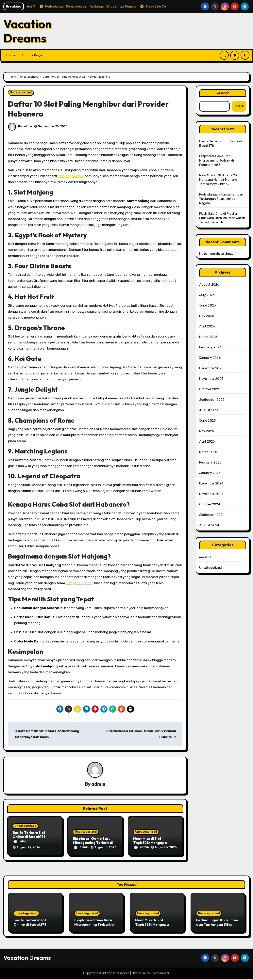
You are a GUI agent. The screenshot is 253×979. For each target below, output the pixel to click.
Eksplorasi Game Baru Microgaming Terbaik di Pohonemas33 (93, 842)
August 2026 (209, 284)
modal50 (205, 557)
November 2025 (211, 379)
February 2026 (210, 347)
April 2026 (207, 326)
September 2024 (212, 515)
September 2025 (212, 400)
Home (11, 55)
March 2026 (208, 337)
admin (27, 126)
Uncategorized (21, 92)
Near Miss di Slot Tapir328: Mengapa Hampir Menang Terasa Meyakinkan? (219, 179)
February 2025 (210, 462)
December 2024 (211, 483)
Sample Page (32, 55)
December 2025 (211, 368)
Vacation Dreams (27, 31)
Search (222, 92)
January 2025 (210, 473)
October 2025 (209, 389)
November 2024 (211, 494)
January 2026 (210, 358)
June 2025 (207, 420)
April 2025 (207, 441)
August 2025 (209, 410)
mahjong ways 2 (70, 176)
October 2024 (209, 504)
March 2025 (208, 452)
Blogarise (139, 973)
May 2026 (206, 316)
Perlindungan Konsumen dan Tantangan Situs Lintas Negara (221, 199)
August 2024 (209, 525)
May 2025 (206, 431)
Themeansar (160, 973)
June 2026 (207, 305)
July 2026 (207, 295)
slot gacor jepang (79, 583)
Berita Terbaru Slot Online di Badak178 (29, 834)
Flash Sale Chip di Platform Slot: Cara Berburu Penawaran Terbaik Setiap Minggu (222, 218)
